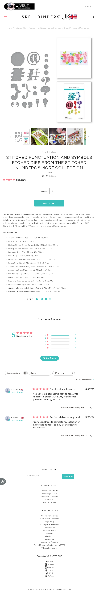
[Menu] (5, 17)
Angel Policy (49, 521)
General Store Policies (49, 515)
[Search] (93, 17)
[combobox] (40, 373)
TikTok (50, 573)
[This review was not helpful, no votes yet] (91, 407)
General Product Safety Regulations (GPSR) (49, 545)
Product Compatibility (49, 490)
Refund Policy (49, 536)
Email (50, 561)
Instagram (50, 567)
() (89, 6)
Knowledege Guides (49, 493)
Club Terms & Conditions (49, 518)
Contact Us (49, 499)
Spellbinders (49, 152)
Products (17, 28)
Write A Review (49, 358)
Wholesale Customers (49, 496)
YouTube (50, 576)
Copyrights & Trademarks (49, 524)
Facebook (51, 564)
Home (10, 28)
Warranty (49, 533)
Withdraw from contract (49, 548)
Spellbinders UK (49, 589)
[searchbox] (14, 373)
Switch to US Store (49, 502)
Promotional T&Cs (49, 530)
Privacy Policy (49, 527)
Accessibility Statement (49, 542)
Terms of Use (49, 539)
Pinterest (50, 570)
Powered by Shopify (63, 589)
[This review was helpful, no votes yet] (86, 407)
